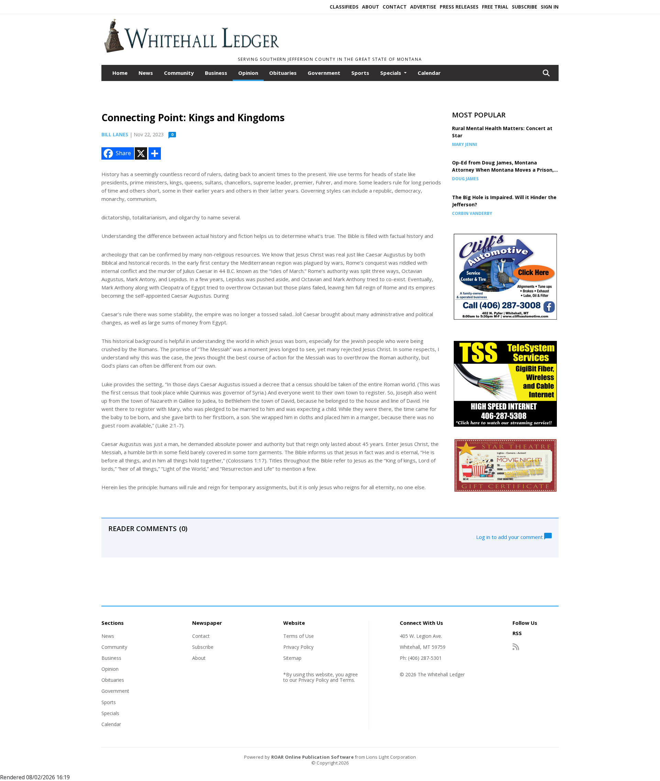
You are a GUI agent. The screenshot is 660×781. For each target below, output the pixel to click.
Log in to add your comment (510, 536)
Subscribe (524, 6)
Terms (347, 680)
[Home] (191, 51)
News (146, 72)
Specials (110, 713)
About (370, 6)
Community (179, 72)
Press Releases (459, 6)
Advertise (423, 6)
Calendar (429, 72)
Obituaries (283, 72)
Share (123, 153)
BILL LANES (114, 134)
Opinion (248, 72)
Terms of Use (298, 636)
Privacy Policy (298, 647)
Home (120, 72)
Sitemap (292, 658)
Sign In (550, 6)
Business (216, 72)
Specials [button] (391, 72)
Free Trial (495, 6)
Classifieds (344, 6)
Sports (360, 72)
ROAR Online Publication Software (312, 757)
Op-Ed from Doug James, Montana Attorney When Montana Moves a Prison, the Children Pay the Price (503, 169)
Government (324, 72)
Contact (395, 6)
